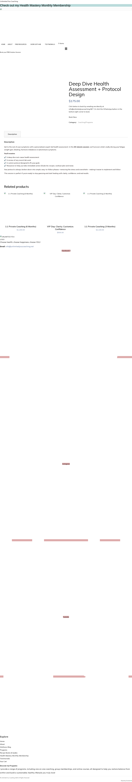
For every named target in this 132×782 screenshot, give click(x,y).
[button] (21, 44)
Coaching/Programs (85, 122)
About (10, 44)
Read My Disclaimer (126, 780)
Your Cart (3, 761)
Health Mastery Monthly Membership (14, 756)
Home (3, 44)
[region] (66, 67)
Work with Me (35, 44)
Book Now (73, 117)
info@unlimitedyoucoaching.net (20, 246)
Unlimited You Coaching (9, 1)
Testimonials (50, 44)
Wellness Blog (5, 747)
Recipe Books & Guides (8, 753)
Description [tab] (12, 134)
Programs (3, 750)
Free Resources (21, 44)
